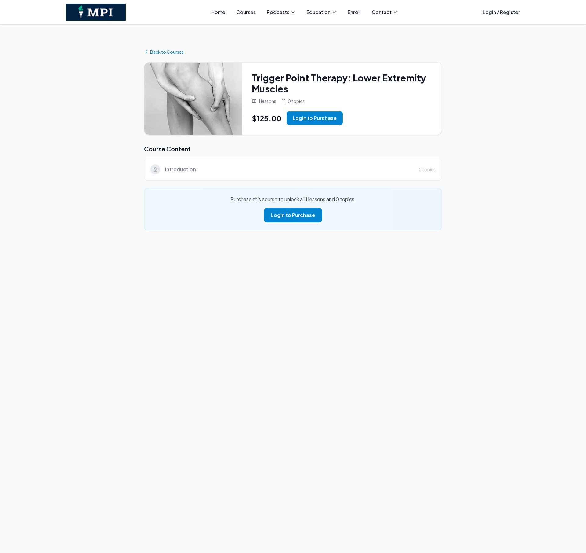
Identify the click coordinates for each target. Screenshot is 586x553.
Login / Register (501, 12)
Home (218, 12)
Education (318, 12)
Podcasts (278, 12)
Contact (382, 12)
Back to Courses (167, 52)
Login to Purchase (315, 118)
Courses (246, 12)
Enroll (354, 12)
